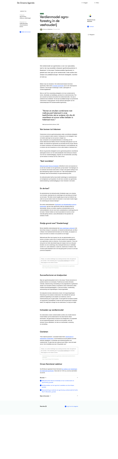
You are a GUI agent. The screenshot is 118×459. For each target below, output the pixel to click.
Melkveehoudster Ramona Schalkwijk (49, 166)
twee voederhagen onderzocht (67, 228)
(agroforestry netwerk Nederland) (60, 59)
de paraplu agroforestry (58, 85)
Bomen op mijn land (48, 59)
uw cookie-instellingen (63, 260)
